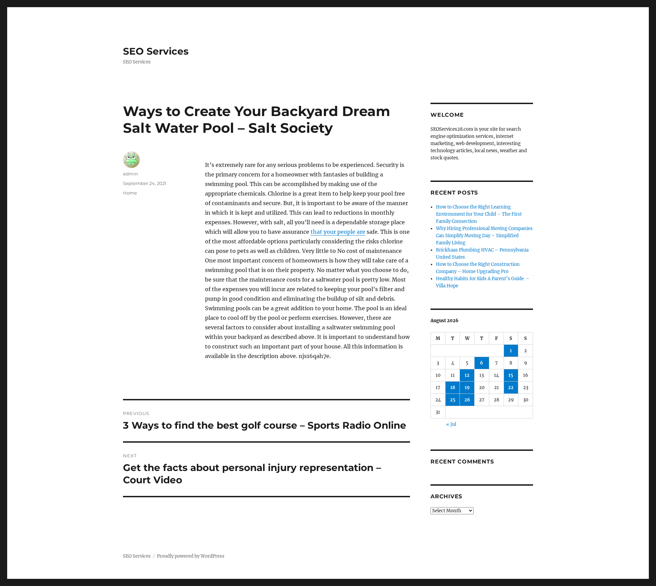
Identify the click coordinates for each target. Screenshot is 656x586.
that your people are (338, 231)
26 (467, 400)
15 (510, 375)
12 (467, 375)
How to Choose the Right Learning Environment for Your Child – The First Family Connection (479, 214)
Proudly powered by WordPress (190, 556)
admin (130, 173)
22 (511, 387)
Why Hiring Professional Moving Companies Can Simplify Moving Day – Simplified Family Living (484, 236)
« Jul (451, 424)
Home (130, 193)
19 (467, 387)
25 (452, 400)
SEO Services (156, 51)
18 (452, 387)
